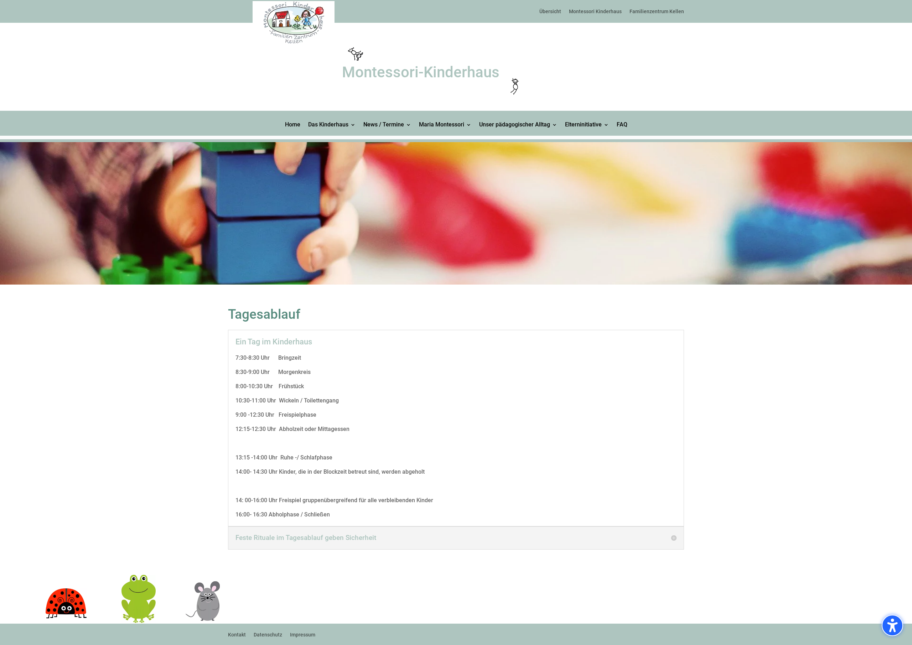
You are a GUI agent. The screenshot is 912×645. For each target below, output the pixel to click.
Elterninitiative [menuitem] (583, 125)
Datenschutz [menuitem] (268, 635)
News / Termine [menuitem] (383, 125)
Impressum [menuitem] (302, 635)
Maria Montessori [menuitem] (441, 125)
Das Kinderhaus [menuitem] (328, 125)
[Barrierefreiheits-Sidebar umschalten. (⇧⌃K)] (892, 625)
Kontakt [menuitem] (237, 635)
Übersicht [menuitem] (550, 11)
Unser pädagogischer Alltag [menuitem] (514, 125)
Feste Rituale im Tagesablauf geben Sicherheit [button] (305, 538)
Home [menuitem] (292, 125)
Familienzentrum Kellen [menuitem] (656, 11)
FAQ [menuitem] (622, 125)
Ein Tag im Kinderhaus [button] (273, 341)
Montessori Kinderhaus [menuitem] (595, 11)
